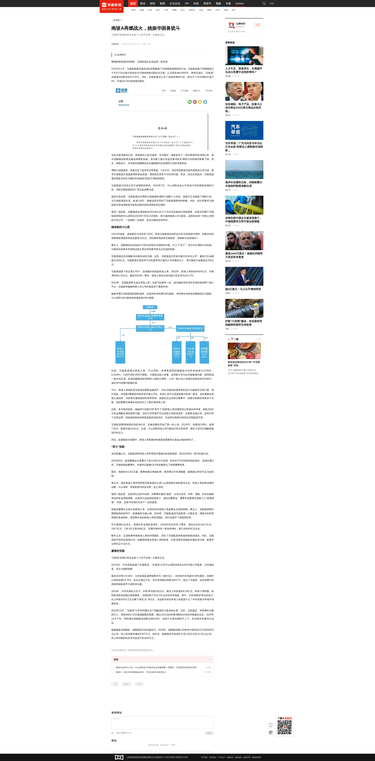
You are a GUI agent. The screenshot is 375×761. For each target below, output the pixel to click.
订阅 (257, 25)
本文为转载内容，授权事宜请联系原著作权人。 (132, 650)
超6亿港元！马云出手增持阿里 (243, 289)
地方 (183, 10)
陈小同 (228, 154)
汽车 (166, 10)
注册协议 (229, 757)
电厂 (234, 10)
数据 (209, 10)
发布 (209, 733)
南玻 (118, 20)
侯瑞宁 (228, 293)
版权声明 (246, 757)
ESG (218, 10)
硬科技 (192, 10)
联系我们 (213, 757)
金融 (142, 10)
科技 (134, 10)
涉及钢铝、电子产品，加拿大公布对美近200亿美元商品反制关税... (243, 108)
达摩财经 (115, 44)
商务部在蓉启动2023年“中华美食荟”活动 (244, 364)
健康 (175, 10)
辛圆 (227, 329)
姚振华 (127, 684)
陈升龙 (228, 115)
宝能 (115, 684)
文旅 (201, 10)
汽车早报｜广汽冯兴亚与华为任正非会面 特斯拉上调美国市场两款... (244, 147)
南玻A (139, 684)
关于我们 (204, 757)
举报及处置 (256, 757)
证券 (150, 10)
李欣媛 (228, 76)
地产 (158, 10)
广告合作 (221, 757)
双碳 (226, 10)
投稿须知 (238, 757)
